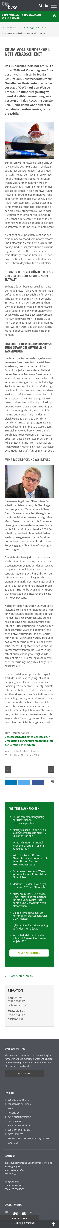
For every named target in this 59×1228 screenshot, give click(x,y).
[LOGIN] (46, 5)
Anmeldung (24, 1073)
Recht (11, 1108)
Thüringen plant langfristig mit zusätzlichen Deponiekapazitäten (28, 820)
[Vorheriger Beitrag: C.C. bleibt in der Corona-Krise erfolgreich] (8, 769)
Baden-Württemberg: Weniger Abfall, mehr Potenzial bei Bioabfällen (30, 874)
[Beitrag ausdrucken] (52, 781)
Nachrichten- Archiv (21, 976)
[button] (11, 782)
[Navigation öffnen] (54, 6)
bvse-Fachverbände (19, 1125)
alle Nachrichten (29, 952)
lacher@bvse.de (17, 1005)
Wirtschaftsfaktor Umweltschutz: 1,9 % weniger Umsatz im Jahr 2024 (30, 938)
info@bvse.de (12, 1181)
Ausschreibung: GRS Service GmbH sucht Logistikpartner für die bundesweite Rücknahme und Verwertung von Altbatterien (29, 900)
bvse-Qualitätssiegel (20, 1117)
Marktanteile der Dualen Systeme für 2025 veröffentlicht (30, 885)
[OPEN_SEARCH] (40, 5)
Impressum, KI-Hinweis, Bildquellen (28, 1138)
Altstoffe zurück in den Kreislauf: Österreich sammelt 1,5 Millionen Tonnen (30, 833)
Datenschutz (15, 1134)
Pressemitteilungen (19, 1104)
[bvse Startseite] (54, 16)
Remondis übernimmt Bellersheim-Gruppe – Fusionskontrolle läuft (29, 845)
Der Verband (15, 1121)
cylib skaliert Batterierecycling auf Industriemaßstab (30, 927)
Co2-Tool (13, 1142)
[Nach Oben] (54, 1224)
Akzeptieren (19, 1218)
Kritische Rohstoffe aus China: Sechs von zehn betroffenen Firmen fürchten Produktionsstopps (30, 860)
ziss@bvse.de (15, 1019)
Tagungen (14, 1112)
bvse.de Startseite (18, 1099)
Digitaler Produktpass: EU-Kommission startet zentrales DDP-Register (30, 915)
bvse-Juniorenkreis (19, 1129)
